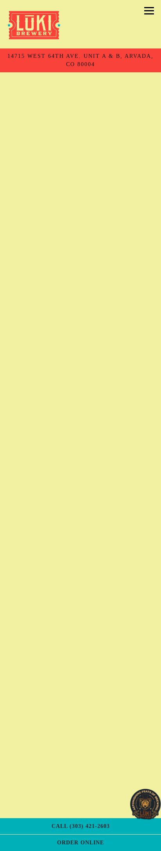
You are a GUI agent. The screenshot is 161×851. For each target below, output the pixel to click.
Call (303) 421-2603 (81, 826)
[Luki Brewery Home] (34, 24)
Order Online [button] (80, 842)
